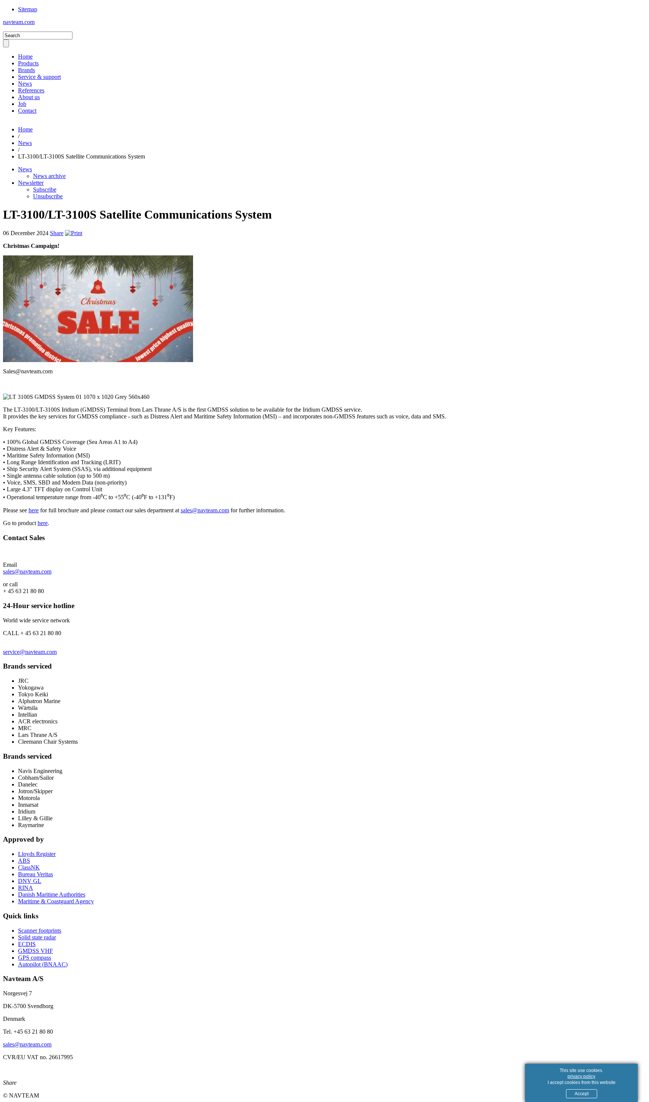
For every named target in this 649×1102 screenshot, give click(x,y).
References (31, 90)
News (25, 83)
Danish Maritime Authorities (51, 894)
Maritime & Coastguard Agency (56, 901)
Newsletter (31, 183)
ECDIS (27, 944)
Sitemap (27, 9)
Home (25, 56)
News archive (49, 176)
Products (28, 63)
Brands (26, 70)
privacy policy (581, 1076)
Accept (582, 1093)
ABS (24, 860)
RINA (25, 888)
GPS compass (34, 957)
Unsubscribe (48, 196)
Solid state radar (37, 937)
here (34, 510)
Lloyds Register (37, 854)
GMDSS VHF (35, 951)
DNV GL (29, 881)
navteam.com (19, 22)
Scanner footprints (39, 930)
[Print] (73, 233)
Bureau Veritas (35, 874)
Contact (27, 110)
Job (22, 104)
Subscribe (44, 189)
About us (29, 97)
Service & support (39, 77)
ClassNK (29, 867)
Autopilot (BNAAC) (43, 964)
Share (56, 233)
